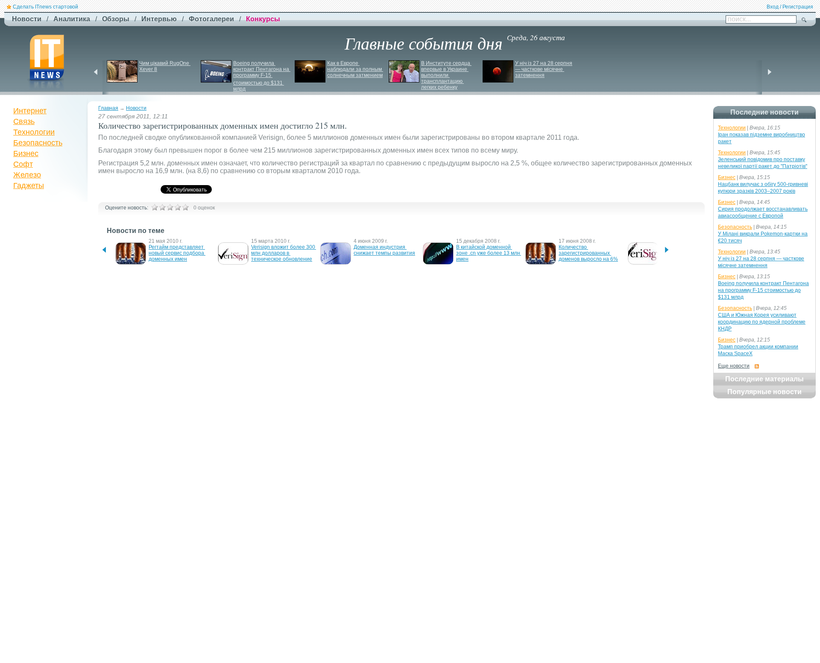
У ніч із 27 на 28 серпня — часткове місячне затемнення (544, 69)
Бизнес (25, 153)
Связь (24, 121)
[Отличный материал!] (185, 207)
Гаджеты (28, 185)
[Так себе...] (170, 207)
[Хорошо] (178, 207)
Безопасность (37, 142)
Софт (23, 164)
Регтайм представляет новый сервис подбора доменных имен (177, 253)
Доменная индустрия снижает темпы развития (384, 250)
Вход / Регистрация (790, 7)
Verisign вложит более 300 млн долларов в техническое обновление (283, 253)
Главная (108, 108)
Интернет (30, 110)
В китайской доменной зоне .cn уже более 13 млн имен (488, 253)
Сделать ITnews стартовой (45, 7)
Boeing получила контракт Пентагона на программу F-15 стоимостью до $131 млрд (261, 76)
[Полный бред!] (154, 207)
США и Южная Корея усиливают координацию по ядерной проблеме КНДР (761, 322)
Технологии (34, 132)
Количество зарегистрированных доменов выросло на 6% (588, 253)
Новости (136, 108)
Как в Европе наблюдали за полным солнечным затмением (355, 69)
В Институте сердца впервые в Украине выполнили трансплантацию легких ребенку (446, 75)
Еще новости (734, 366)
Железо (27, 175)
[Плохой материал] (162, 207)
